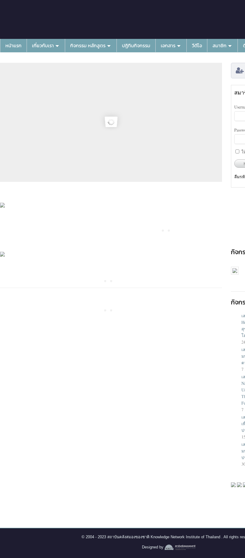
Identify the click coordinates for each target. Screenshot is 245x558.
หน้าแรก (13, 45)
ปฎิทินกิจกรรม (136, 45)
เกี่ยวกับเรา (43, 45)
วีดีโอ (197, 45)
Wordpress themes (180, 547)
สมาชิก (219, 45)
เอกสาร (168, 45)
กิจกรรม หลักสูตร (87, 45)
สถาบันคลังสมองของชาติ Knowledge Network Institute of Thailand (164, 537)
